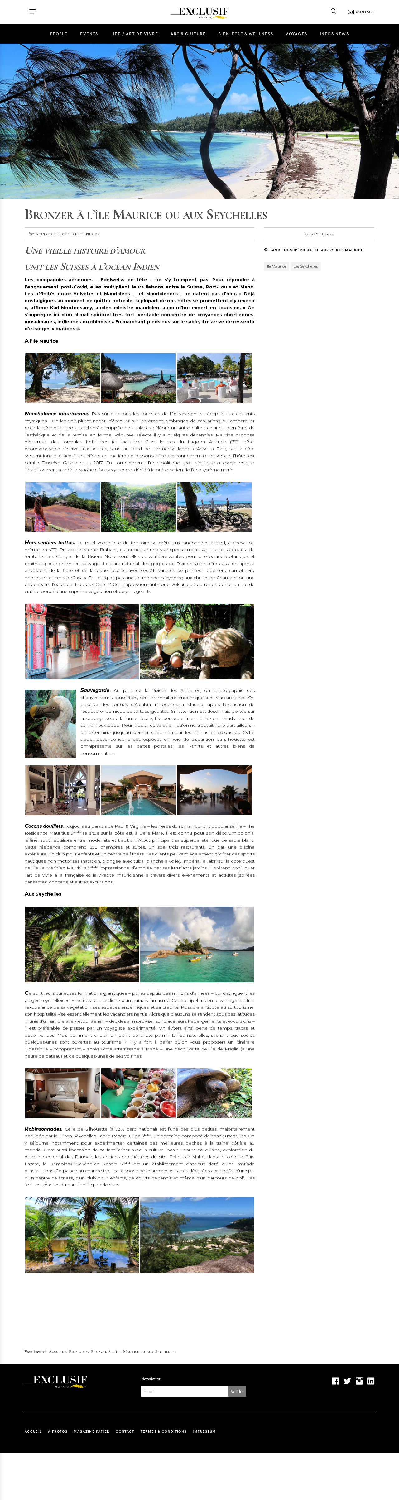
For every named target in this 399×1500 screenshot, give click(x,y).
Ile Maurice (276, 266)
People (59, 33)
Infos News (334, 33)
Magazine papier (91, 1431)
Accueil (56, 1351)
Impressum (204, 1431)
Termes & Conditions (164, 1431)
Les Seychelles (306, 266)
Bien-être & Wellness (245, 33)
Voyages (296, 33)
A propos (57, 1431)
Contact (125, 1431)
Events (89, 33)
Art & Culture (188, 33)
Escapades (78, 1351)
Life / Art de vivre (134, 33)
